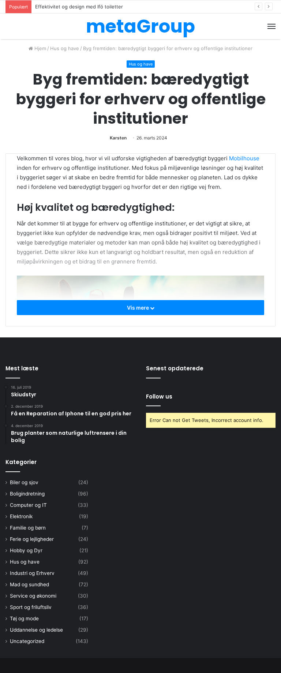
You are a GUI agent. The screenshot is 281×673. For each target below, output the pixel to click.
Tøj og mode (24, 618)
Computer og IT (28, 505)
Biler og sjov (24, 482)
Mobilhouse (244, 158)
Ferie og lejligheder (32, 539)
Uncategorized (27, 641)
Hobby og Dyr (26, 550)
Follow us (159, 396)
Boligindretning (27, 494)
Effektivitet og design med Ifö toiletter (79, 7)
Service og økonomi (33, 596)
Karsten (118, 138)
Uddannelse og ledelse (36, 630)
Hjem (39, 48)
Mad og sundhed (29, 584)
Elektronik (21, 516)
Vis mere (138, 307)
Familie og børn (28, 528)
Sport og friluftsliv (31, 607)
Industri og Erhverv (32, 573)
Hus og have (64, 48)
